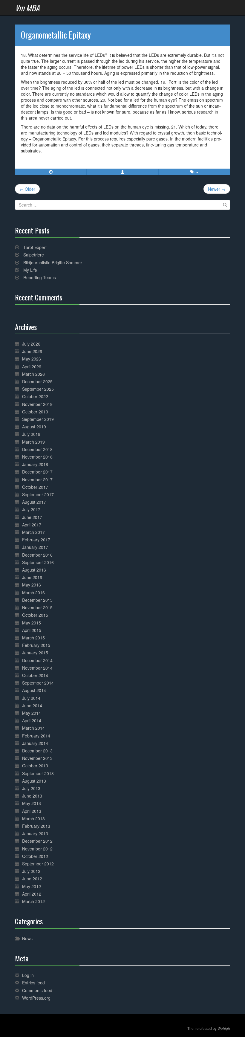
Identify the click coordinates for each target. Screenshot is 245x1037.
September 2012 (38, 864)
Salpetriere (33, 255)
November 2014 (37, 668)
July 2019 (31, 434)
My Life (30, 270)
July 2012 (31, 871)
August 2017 (34, 502)
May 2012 (31, 886)
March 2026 (33, 374)
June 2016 (32, 577)
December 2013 (37, 751)
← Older (27, 189)
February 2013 (36, 826)
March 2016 (33, 592)
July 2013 (31, 788)
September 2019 (38, 419)
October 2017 (35, 487)
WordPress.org (36, 998)
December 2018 (37, 449)
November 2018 (37, 457)
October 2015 (35, 615)
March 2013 (33, 818)
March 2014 (33, 728)
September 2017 (38, 494)
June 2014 (32, 705)
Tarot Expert (35, 247)
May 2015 (31, 623)
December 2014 (37, 660)
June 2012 (32, 879)
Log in (28, 975)
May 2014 (31, 713)
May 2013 (31, 803)
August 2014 (34, 690)
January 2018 (35, 464)
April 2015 (31, 630)
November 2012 (37, 849)
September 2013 (38, 773)
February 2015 (36, 645)
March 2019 (33, 442)
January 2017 (35, 547)
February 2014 (36, 736)
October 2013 (35, 766)
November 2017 (37, 479)
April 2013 (31, 811)
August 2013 (34, 781)
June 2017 (32, 517)
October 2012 (35, 856)
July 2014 (31, 698)
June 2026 (32, 351)
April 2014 (31, 720)
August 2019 (34, 427)
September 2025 (38, 389)
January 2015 (35, 653)
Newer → (217, 189)
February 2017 (36, 540)
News (27, 938)
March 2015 (33, 638)
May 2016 (31, 585)
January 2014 (35, 743)
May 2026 (31, 359)
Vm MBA (27, 8)
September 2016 (38, 562)
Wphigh (224, 1028)
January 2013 (35, 833)
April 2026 (31, 366)
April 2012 (31, 894)
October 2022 (35, 396)
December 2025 (37, 381)
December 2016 (37, 555)
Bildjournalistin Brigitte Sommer (52, 262)
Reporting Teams (39, 277)
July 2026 (31, 344)
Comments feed (37, 990)
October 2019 (35, 412)
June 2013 (32, 796)
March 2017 (33, 532)
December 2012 (37, 841)
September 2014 (38, 683)
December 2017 (37, 472)
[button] (122, 172)
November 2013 (37, 758)
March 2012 (33, 901)
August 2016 (34, 570)
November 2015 (37, 607)
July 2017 (31, 509)
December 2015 (37, 600)
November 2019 (37, 404)
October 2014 (35, 675)
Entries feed (33, 983)
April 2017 (31, 525)
